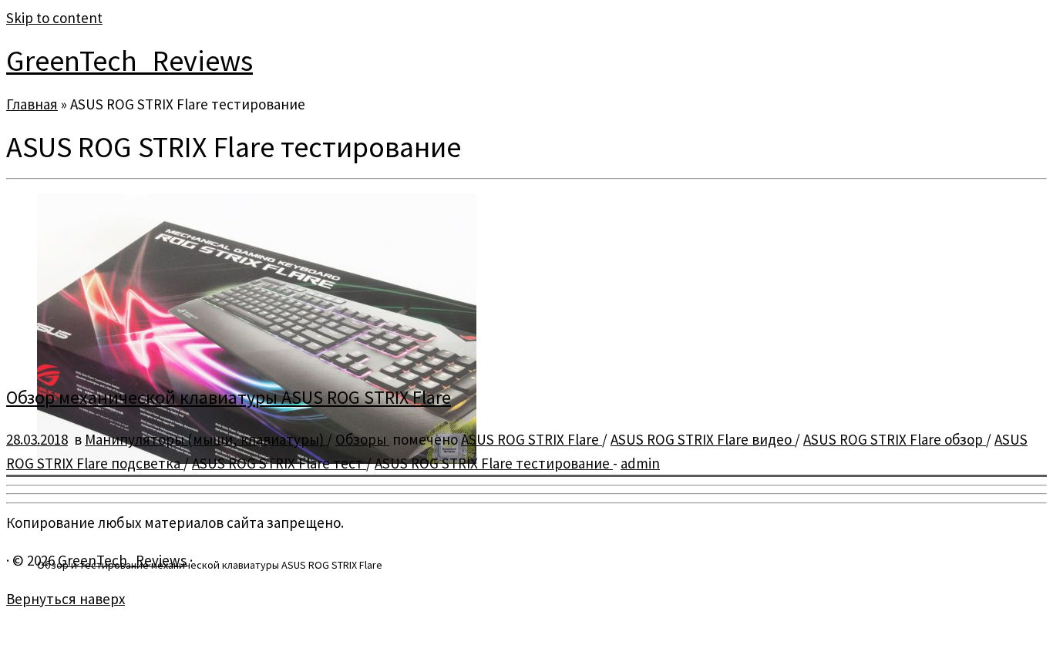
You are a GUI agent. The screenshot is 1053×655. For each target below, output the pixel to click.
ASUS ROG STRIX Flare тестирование (494, 463)
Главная (32, 104)
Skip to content (54, 17)
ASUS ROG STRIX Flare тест (279, 463)
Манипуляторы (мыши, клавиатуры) (206, 439)
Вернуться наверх (65, 599)
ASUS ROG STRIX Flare (531, 439)
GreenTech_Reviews (129, 60)
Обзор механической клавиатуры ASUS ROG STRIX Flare (228, 397)
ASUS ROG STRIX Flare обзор (894, 439)
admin (640, 463)
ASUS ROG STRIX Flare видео (703, 439)
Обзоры (362, 439)
